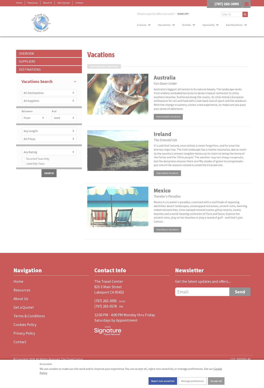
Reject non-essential (162, 381)
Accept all (216, 381)
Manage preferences (192, 381)
